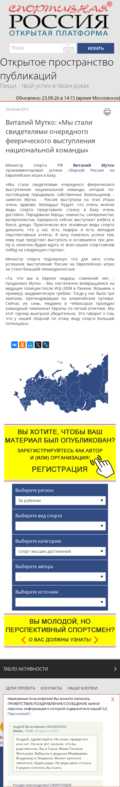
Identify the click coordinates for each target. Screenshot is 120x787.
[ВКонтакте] (14, 344)
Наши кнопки (83, 688)
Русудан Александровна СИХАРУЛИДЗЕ (42, 785)
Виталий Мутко (93, 165)
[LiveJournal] (45, 344)
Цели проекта (20, 688)
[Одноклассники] (22, 344)
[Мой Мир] (30, 344)
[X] (38, 344)
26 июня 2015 (17, 109)
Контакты (51, 688)
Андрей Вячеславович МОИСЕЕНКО (40, 726)
